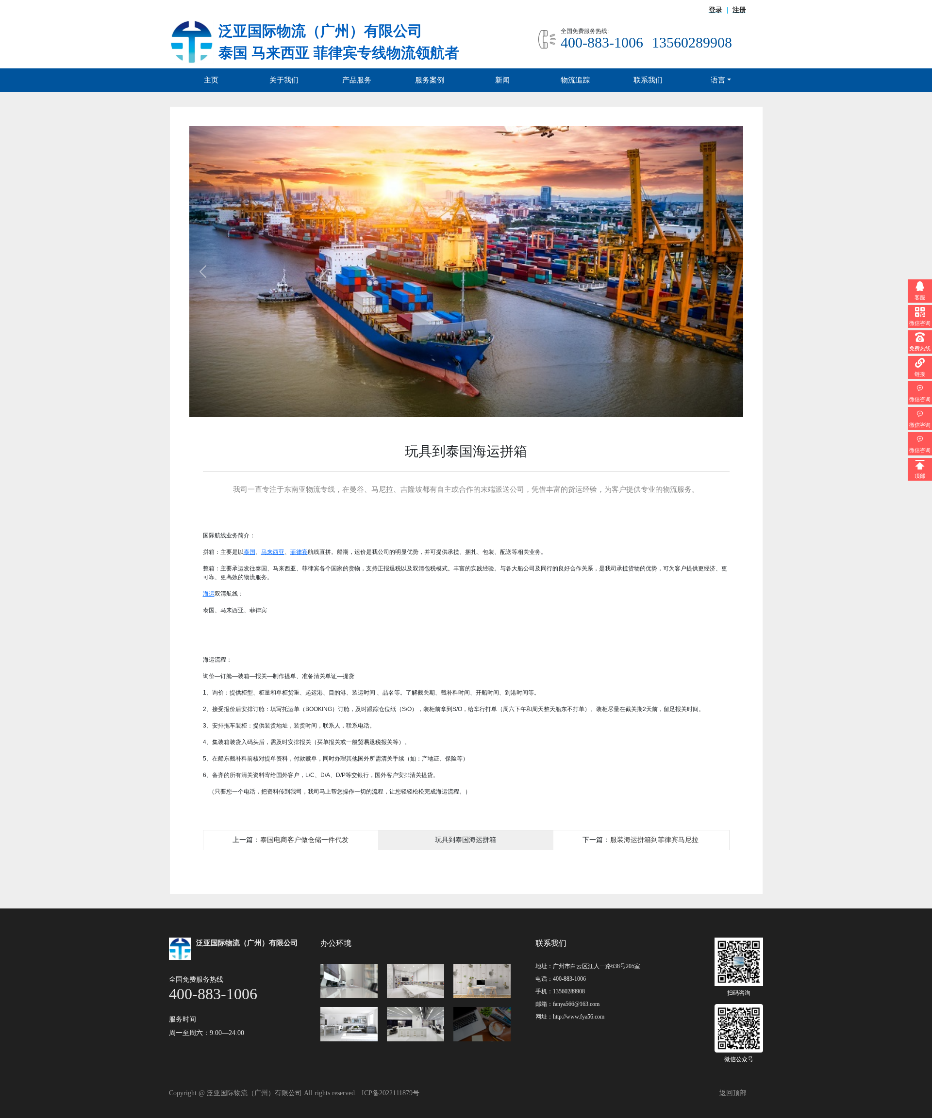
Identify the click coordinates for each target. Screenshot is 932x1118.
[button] (203, 271)
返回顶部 (733, 1093)
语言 (718, 80)
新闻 (502, 80)
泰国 (249, 552)
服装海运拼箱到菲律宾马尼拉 (654, 839)
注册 (739, 10)
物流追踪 (575, 80)
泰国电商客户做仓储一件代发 (304, 839)
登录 (715, 10)
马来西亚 (272, 552)
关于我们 (284, 80)
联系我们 (648, 80)
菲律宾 (299, 552)
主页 (211, 80)
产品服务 (356, 80)
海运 (209, 593)
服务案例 (429, 80)
